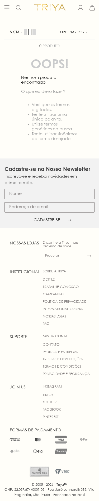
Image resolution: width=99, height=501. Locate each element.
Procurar (52, 255)
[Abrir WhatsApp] (86, 488)
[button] (18, 8)
